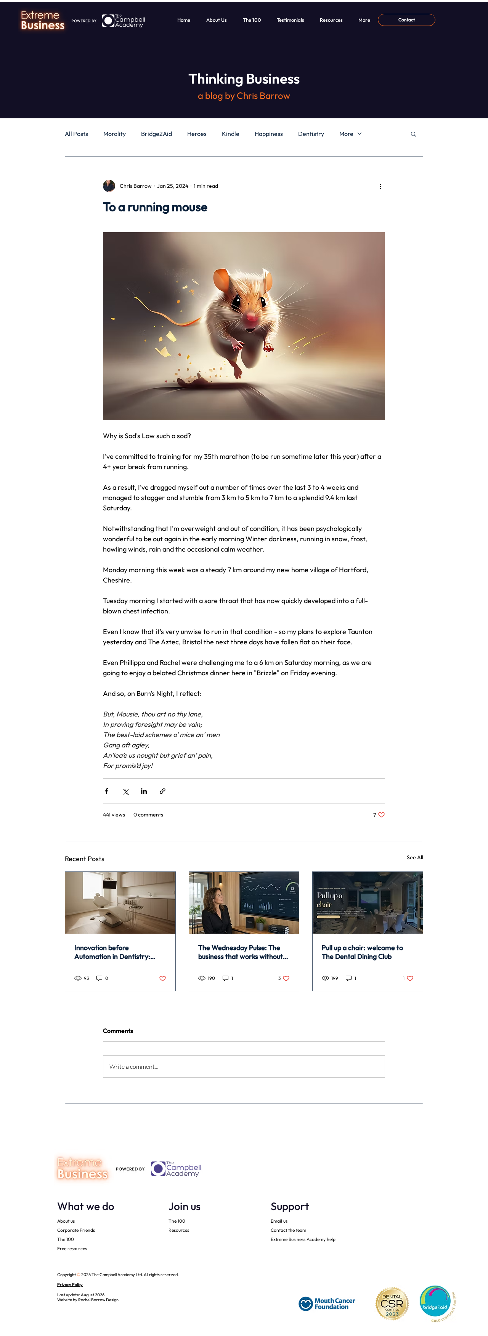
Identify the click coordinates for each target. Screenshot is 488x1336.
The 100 (65, 1239)
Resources (179, 1230)
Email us (279, 1221)
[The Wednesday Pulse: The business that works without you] (244, 903)
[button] (413, 134)
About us (66, 1221)
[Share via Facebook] (106, 791)
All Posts (76, 133)
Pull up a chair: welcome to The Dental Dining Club (362, 952)
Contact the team (288, 1230)
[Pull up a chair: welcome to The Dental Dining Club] (368, 903)
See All (415, 857)
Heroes (197, 133)
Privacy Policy (70, 1284)
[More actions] (380, 185)
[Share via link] (162, 791)
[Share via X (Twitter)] (125, 791)
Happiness (269, 133)
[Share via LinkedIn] (144, 791)
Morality (114, 133)
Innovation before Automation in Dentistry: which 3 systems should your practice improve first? (117, 952)
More (346, 133)
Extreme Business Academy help (303, 1239)
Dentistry (311, 133)
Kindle (230, 133)
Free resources (72, 1248)
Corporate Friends (76, 1230)
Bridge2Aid (156, 133)
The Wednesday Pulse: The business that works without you (240, 952)
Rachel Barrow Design (98, 1299)
